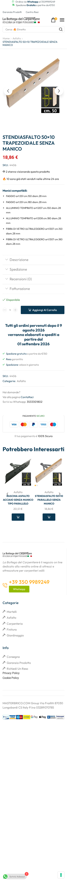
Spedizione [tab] (18, 269)
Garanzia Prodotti (12, 12)
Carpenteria (15, 623)
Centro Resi (32, 12)
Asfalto (17, 38)
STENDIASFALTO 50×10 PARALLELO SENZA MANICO (49, 499)
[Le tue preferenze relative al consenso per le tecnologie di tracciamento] (61, 875)
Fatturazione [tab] (20, 288)
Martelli (12, 611)
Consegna (13, 657)
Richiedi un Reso (17, 668)
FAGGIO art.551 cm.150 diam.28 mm (26, 196)
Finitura (12, 629)
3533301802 (34, 401)
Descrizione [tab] (19, 259)
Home (6, 38)
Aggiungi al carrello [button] (18, 517)
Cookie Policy (11, 678)
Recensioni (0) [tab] (21, 279)
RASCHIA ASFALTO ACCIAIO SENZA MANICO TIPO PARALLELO (18, 499)
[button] (54, 20)
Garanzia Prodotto (19, 663)
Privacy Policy (11, 673)
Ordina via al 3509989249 (35, 1)
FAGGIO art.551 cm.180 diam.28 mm (26, 202)
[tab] (33, 260)
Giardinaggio (15, 635)
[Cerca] (60, 29)
